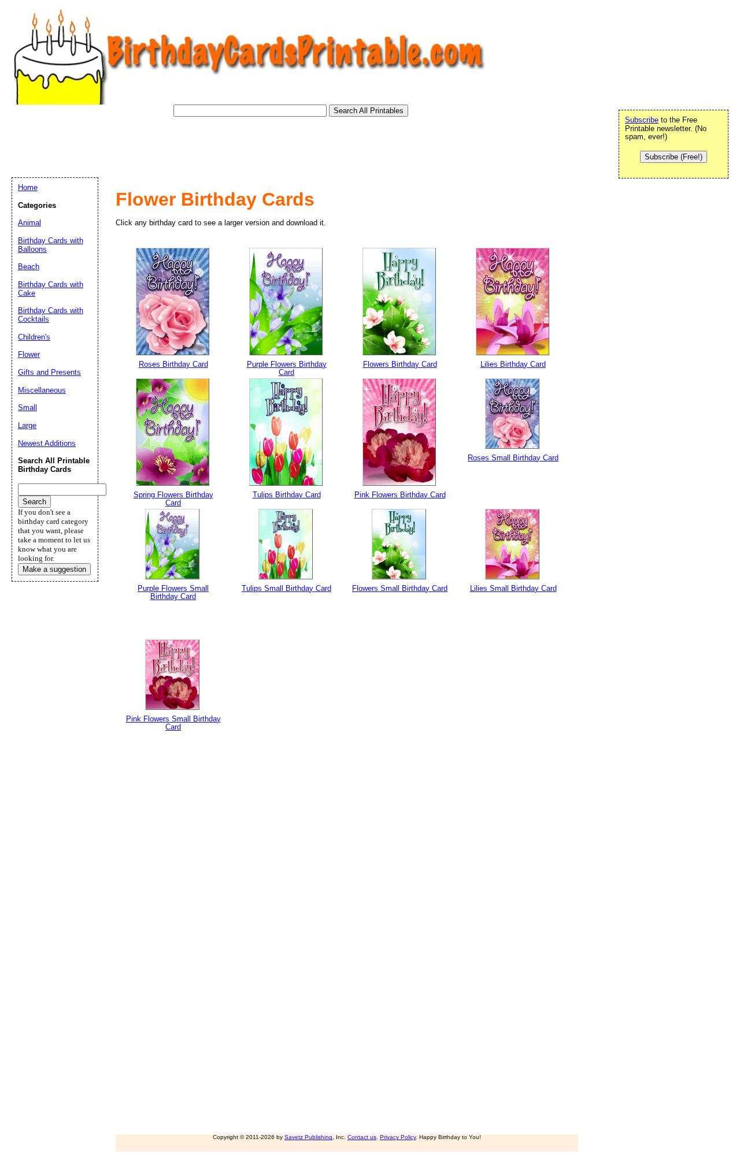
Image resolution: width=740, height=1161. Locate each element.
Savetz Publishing (308, 1137)
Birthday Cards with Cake (50, 288)
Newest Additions (47, 443)
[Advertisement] (222, 143)
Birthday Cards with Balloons (50, 245)
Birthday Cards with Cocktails (50, 314)
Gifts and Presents (49, 372)
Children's (34, 337)
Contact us (361, 1137)
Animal (29, 222)
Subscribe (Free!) (673, 156)
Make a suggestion (54, 569)
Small (27, 407)
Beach (28, 266)
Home (28, 187)
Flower (29, 354)
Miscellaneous (42, 390)
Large (27, 425)
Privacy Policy (398, 1137)
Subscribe (641, 120)
